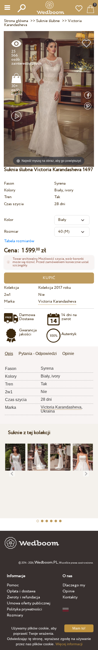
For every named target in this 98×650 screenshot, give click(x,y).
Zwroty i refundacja (23, 597)
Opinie (69, 591)
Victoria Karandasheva (57, 301)
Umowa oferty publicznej (29, 603)
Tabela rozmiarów (19, 241)
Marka (9, 301)
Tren (8, 197)
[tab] (11, 354)
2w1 (7, 294)
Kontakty (70, 597)
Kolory (9, 190)
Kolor (8, 219)
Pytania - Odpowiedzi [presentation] (38, 353)
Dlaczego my (74, 585)
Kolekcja (11, 287)
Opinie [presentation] (68, 353)
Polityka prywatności (24, 609)
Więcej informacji (69, 644)
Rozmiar (11, 231)
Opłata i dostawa (21, 591)
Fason (9, 183)
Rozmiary (15, 615)
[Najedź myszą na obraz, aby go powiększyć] (49, 99)
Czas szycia (14, 204)
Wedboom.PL (46, 562)
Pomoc (13, 585)
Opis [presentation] (9, 353)
